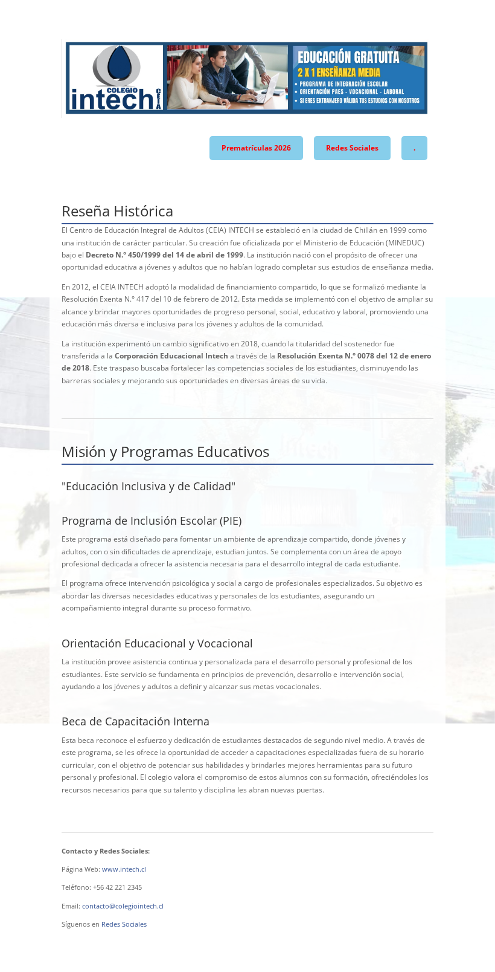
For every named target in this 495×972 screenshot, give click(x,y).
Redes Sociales (352, 148)
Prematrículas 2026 (256, 148)
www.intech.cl (124, 868)
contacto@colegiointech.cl (123, 905)
